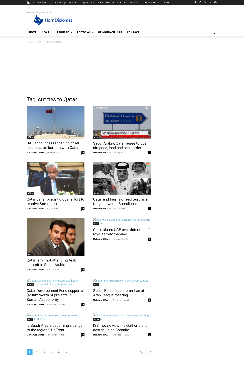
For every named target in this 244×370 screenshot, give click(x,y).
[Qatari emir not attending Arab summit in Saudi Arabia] (55, 237)
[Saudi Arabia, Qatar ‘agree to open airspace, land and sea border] (122, 122)
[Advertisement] (122, 71)
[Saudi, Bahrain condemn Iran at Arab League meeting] (122, 282)
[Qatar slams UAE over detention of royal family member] (122, 221)
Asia (96, 137)
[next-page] (66, 352)
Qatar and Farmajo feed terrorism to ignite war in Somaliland (120, 201)
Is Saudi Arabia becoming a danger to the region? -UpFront (55, 327)
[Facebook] (195, 3)
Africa (30, 137)
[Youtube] (215, 3)
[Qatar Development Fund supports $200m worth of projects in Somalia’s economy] (55, 282)
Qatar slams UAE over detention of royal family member (121, 232)
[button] (213, 32)
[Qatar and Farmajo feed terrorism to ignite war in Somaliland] (122, 178)
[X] (205, 3)
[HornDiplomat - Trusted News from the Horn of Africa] (55, 20)
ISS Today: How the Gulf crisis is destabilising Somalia (120, 327)
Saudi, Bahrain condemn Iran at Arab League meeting (118, 292)
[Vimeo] (210, 3)
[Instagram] (200, 3)
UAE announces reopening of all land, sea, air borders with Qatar (53, 145)
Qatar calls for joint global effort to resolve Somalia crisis (55, 201)
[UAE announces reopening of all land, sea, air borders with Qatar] (55, 122)
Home (30, 41)
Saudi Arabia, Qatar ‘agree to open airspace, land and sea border (120, 145)
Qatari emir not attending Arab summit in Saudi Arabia (51, 262)
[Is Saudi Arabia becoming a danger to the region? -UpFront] (55, 317)
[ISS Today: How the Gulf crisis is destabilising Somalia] (122, 317)
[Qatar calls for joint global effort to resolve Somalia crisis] (55, 178)
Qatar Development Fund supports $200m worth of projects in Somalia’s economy (55, 295)
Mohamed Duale (35, 152)
